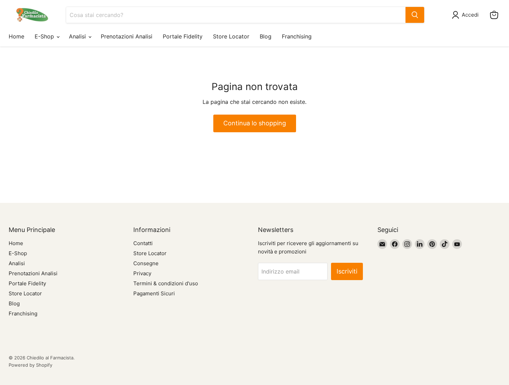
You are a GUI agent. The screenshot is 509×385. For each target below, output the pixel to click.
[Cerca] (414, 15)
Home (16, 36)
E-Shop (45, 36)
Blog (265, 36)
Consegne (146, 263)
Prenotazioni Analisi (126, 36)
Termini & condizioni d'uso (165, 283)
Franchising (297, 36)
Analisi (78, 36)
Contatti (143, 243)
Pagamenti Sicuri (154, 293)
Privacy (142, 273)
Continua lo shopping (254, 123)
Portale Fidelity (183, 36)
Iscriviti (347, 271)
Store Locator (231, 36)
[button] (466, 15)
